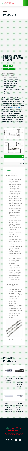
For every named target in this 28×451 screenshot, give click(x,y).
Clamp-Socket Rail (15, 107)
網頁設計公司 (9, 434)
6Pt (11, 65)
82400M (23, 160)
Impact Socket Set (9, 69)
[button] (23, 11)
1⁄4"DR (6, 65)
